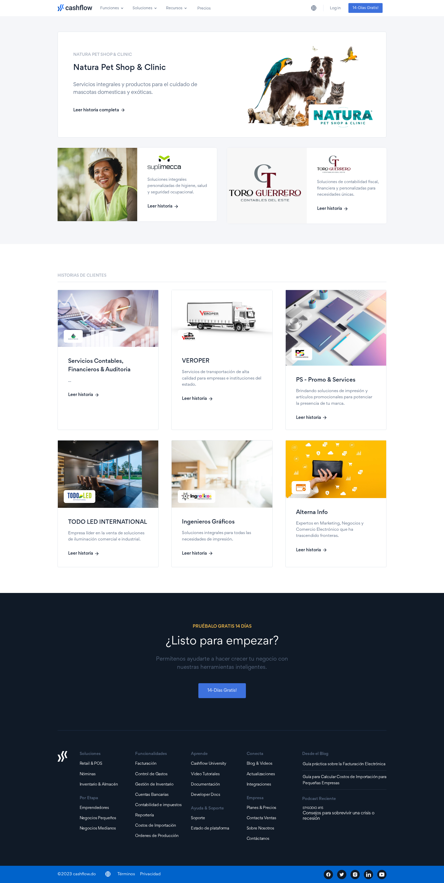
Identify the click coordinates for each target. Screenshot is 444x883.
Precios (204, 8)
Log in (335, 8)
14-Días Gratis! (365, 8)
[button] (111, 8)
